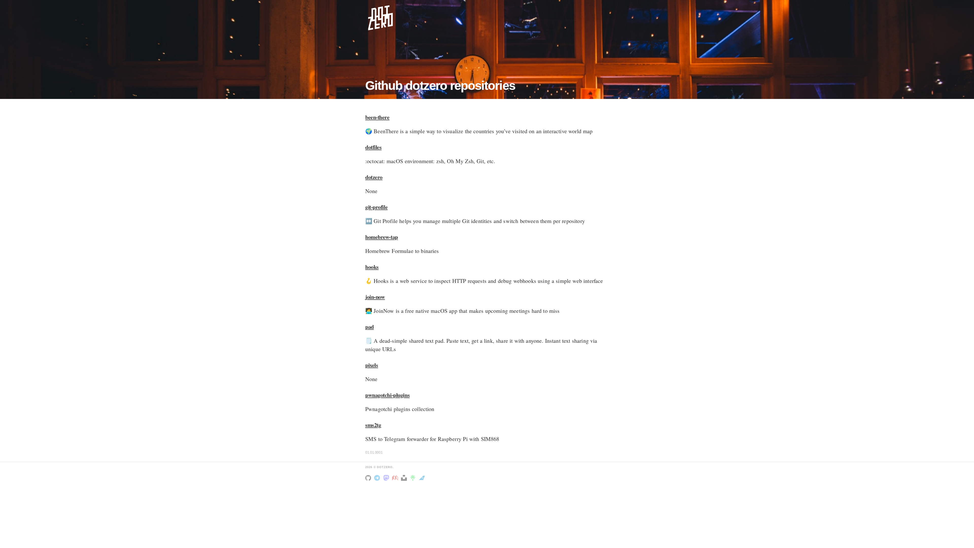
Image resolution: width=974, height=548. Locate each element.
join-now (375, 297)
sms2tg (373, 425)
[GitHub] (368, 477)
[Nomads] (395, 477)
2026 (368, 467)
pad (369, 326)
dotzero (373, 177)
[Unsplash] (404, 477)
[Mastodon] (386, 477)
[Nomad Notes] (377, 477)
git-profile (376, 207)
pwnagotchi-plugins (387, 395)
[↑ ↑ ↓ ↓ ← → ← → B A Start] (380, 18)
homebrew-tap (381, 237)
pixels (371, 365)
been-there (377, 117)
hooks (372, 267)
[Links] (413, 477)
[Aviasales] (422, 477)
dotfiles (373, 147)
